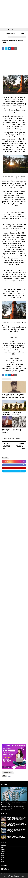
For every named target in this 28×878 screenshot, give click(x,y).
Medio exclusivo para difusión (13, 876)
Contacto (22, 876)
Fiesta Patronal (22, 877)
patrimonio (9, 438)
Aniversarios (7, 877)
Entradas (5, 868)
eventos (2, 853)
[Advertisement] (14, 14)
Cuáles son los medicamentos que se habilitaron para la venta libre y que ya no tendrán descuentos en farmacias (14, 804)
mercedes (4, 438)
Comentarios (6, 869)
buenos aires (3, 845)
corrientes (3, 849)
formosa (2, 855)
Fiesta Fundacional (14, 877)
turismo (2, 861)
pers (13, 438)
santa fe (2, 859)
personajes (21, 44)
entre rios (3, 851)
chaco (2, 847)
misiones (2, 857)
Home (5, 876)
